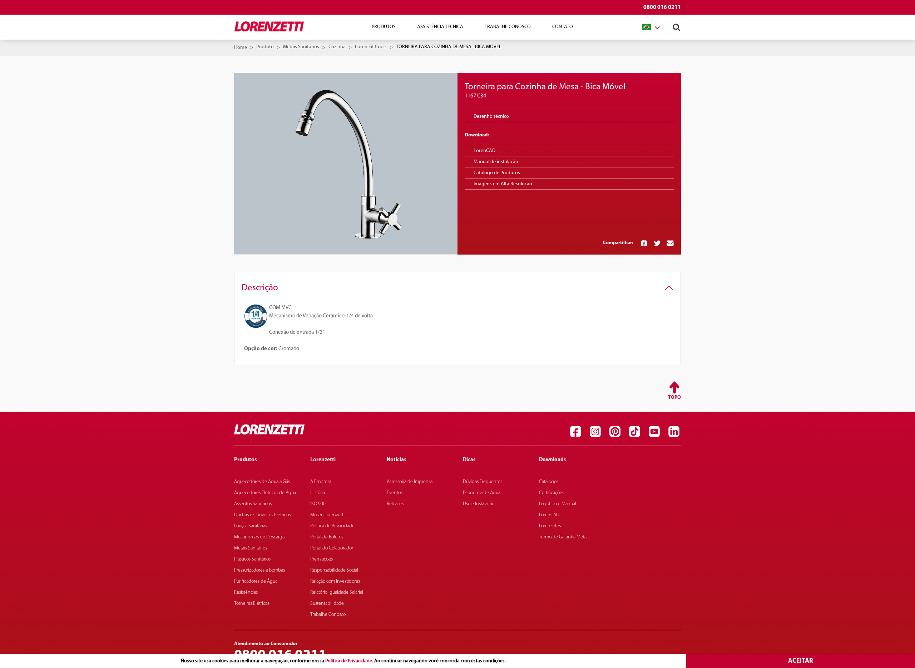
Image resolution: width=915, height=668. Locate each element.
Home (240, 47)
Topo (674, 397)
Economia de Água (481, 493)
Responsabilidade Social (334, 570)
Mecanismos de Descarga (259, 537)
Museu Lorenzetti (327, 515)
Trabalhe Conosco (508, 27)
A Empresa (320, 481)
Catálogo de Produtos (497, 173)
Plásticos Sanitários (252, 559)
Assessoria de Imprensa (409, 481)
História (317, 493)
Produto (265, 47)
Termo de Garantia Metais (564, 537)
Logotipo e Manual (557, 504)
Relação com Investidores (335, 581)
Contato (562, 27)
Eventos (394, 493)
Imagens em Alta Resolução (503, 184)
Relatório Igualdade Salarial (336, 592)
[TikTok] (634, 431)
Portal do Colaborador (331, 548)
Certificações (551, 493)
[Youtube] (654, 431)
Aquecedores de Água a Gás (262, 481)
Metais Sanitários (301, 47)
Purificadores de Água (255, 581)
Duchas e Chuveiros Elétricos (262, 515)
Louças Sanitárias (250, 526)
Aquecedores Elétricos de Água (265, 493)
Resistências (246, 592)
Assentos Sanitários (253, 504)
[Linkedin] (674, 431)
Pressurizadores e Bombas (259, 570)
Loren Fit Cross (371, 47)
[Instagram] (595, 431)
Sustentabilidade (327, 603)
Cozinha (337, 47)
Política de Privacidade (348, 661)
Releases (395, 504)
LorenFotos (550, 526)
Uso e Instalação (478, 504)
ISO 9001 (319, 504)
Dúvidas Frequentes (482, 481)
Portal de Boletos (326, 537)
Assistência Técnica (440, 27)
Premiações (321, 559)
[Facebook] (575, 431)
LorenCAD (484, 151)
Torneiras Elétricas (251, 603)
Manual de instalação (496, 162)
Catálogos (548, 481)
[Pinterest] (615, 431)
